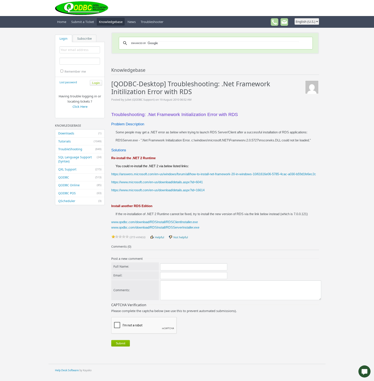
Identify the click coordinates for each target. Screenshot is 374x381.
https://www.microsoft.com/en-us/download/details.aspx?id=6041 (157, 182)
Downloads (80, 133)
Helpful (159, 237)
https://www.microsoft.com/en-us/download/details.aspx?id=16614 (158, 190)
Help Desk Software (67, 370)
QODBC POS (80, 193)
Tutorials (80, 141)
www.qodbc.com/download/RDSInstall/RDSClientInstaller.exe (154, 222)
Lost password (68, 82)
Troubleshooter (152, 22)
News (131, 22)
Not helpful (180, 237)
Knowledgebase (111, 22)
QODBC (80, 177)
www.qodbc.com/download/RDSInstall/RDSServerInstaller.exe (155, 227)
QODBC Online (80, 185)
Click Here (80, 106)
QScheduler (80, 201)
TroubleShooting (80, 149)
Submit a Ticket (82, 22)
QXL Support (80, 169)
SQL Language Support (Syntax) (80, 159)
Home (61, 22)
